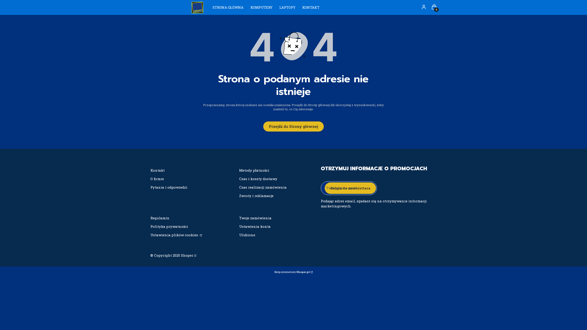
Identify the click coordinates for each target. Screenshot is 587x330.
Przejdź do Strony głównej (293, 126)
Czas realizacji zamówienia (263, 187)
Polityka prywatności (169, 226)
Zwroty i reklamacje (256, 195)
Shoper (187, 255)
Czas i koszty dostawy (258, 178)
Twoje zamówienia (255, 218)
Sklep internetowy (292, 272)
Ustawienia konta (255, 226)
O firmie (157, 178)
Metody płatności (254, 170)
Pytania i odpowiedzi (168, 187)
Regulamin (159, 218)
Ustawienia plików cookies (174, 235)
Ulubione (247, 235)
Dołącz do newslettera (350, 188)
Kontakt (157, 170)
